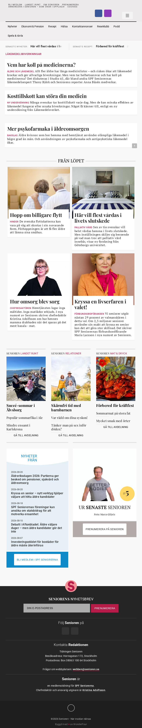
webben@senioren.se (86, 669)
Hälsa (64, 26)
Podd (117, 26)
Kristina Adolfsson (93, 690)
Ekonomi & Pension (32, 26)
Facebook (98, 13)
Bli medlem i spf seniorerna (37, 559)
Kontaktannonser (82, 26)
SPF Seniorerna (84, 685)
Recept (52, 26)
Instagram (107, 13)
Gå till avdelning (26, 435)
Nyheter (12, 26)
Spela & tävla (15, 35)
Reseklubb (103, 26)
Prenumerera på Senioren (105, 529)
